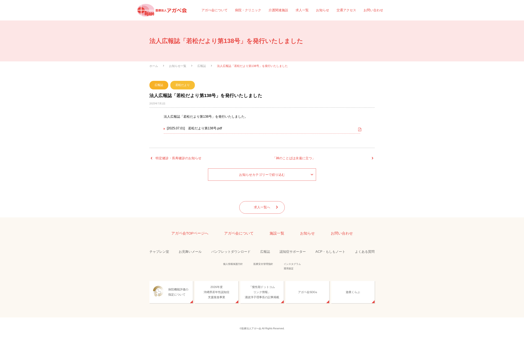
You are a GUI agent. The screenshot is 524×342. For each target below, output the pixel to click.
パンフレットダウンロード (231, 251)
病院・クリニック (248, 10)
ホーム (153, 66)
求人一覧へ (262, 207)
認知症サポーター (293, 251)
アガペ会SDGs (307, 292)
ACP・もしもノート (330, 251)
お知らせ (322, 10)
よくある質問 (365, 251)
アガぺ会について (214, 10)
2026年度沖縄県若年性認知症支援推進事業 (216, 292)
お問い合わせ (373, 10)
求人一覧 (302, 10)
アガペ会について (239, 233)
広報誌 (201, 66)
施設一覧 (277, 233)
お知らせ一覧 (177, 66)
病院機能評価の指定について (178, 292)
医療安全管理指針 (263, 264)
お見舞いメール (190, 251)
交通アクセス (346, 10)
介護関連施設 (278, 10)
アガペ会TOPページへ (189, 233)
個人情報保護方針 (233, 264)
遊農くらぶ (353, 292)
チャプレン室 (159, 251)
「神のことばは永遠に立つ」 (294, 158)
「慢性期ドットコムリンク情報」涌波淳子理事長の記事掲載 (262, 292)
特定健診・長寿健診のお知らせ (178, 158)
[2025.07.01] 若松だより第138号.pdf (194, 128)
